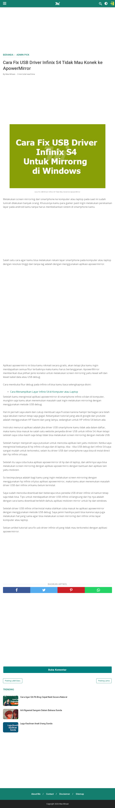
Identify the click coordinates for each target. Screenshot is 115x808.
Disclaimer (64, 794)
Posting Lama (104, 681)
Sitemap (80, 794)
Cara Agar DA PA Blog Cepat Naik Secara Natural (43, 697)
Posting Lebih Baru (12, 681)
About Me (35, 794)
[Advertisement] (59, 32)
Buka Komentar (57, 669)
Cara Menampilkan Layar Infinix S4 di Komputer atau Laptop (44, 391)
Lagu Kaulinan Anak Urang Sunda (36, 723)
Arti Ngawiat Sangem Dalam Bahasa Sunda (41, 710)
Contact (50, 794)
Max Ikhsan (64, 804)
